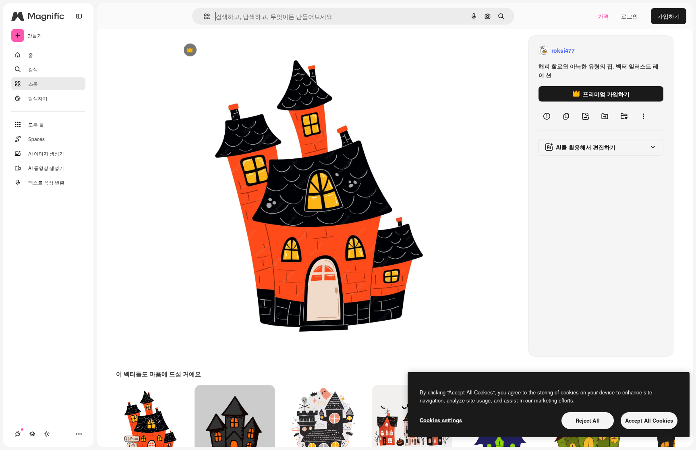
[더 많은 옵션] (643, 116)
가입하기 (668, 16)
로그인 (629, 16)
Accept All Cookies (649, 420)
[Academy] (32, 433)
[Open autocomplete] (204, 16)
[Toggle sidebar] (78, 16)
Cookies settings (441, 420)
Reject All (588, 420)
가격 (603, 16)
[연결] (17, 433)
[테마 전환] (46, 433)
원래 (222, 50)
